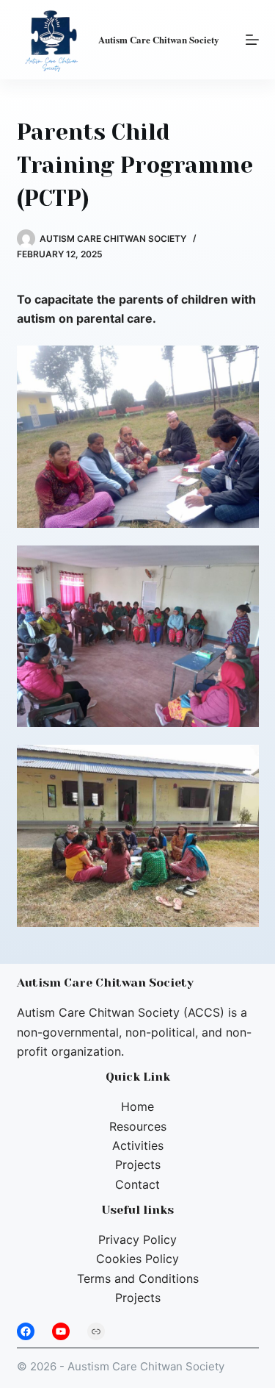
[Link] (96, 1331)
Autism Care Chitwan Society (158, 39)
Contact (137, 1184)
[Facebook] (25, 1331)
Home (137, 1106)
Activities (138, 1145)
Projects (138, 1164)
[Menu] (252, 39)
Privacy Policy (137, 1239)
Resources (137, 1126)
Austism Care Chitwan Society (145, 1366)
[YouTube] (61, 1331)
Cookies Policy (137, 1258)
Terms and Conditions (138, 1278)
